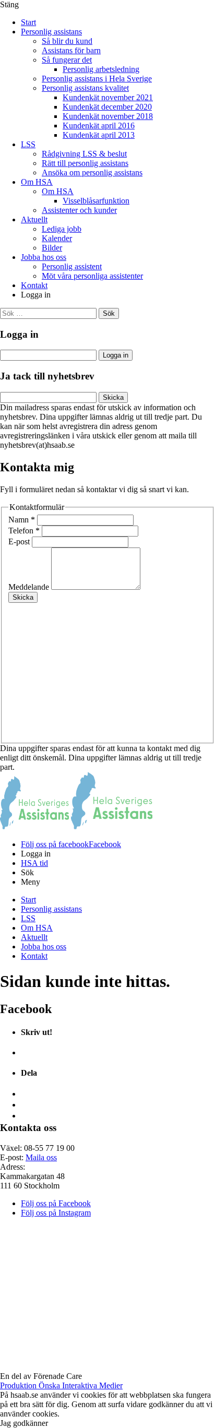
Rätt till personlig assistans (85, 163)
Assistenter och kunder (79, 210)
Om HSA (37, 181)
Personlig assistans (51, 31)
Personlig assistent (72, 266)
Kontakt (34, 285)
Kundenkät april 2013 (99, 134)
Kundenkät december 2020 (107, 106)
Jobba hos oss (43, 257)
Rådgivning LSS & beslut (84, 153)
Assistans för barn (71, 50)
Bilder (52, 247)
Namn (21, 519)
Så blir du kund (67, 41)
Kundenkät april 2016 (99, 125)
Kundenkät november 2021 (108, 97)
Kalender (57, 238)
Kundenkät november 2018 (108, 116)
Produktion (61, 1385)
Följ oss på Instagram (56, 1212)
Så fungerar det (67, 59)
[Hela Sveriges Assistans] (34, 826)
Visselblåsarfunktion (96, 200)
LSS (28, 144)
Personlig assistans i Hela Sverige (97, 78)
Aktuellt (34, 219)
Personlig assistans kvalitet (85, 88)
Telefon (24, 530)
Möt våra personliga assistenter (92, 275)
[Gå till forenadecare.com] (107, 1366)
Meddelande (29, 586)
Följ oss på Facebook (56, 1203)
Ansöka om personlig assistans (92, 172)
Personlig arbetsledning (101, 69)
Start (28, 22)
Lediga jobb (61, 228)
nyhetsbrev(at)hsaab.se (37, 445)
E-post (20, 541)
